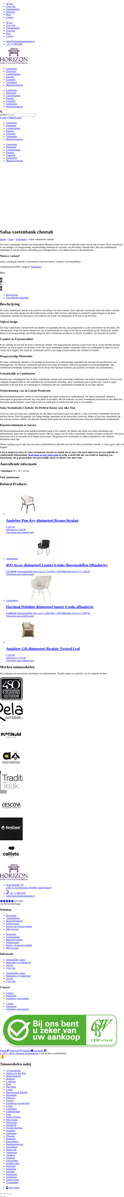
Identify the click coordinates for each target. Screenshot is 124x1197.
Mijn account (12, 929)
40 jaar (9, 3)
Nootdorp (10, 1130)
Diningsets (11, 71)
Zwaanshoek (12, 1182)
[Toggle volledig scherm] (4, 1193)
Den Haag (11, 1087)
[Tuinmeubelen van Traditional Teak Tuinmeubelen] (11, 792)
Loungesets (11, 68)
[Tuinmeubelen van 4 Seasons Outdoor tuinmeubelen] (11, 699)
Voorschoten (12, 1160)
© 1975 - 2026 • (8, 1053)
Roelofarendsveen (14, 1144)
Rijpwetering (12, 1141)
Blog (8, 14)
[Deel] (7, 1193)
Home (3, 239)
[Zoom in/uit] (1, 1193)
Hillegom (10, 1098)
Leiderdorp (11, 1108)
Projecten (10, 12)
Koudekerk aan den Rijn (17, 1103)
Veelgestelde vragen (15, 959)
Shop (10, 239)
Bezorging (11, 915)
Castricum (11, 1081)
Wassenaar (11, 1169)
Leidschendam (13, 1111)
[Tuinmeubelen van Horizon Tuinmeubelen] (11, 722)
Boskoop (10, 1078)
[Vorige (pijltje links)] (1, 1196)
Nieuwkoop (11, 1119)
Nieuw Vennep (13, 1117)
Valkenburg (11, 1152)
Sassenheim (11, 1147)
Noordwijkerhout (14, 1128)
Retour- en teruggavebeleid (19, 926)
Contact (9, 17)
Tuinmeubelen (13, 9)
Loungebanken (13, 74)
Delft (8, 1084)
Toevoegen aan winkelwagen (20, 532)
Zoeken (3, 114)
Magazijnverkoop (14, 85)
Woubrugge (11, 1174)
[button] (62, 111)
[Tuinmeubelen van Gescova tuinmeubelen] (11, 816)
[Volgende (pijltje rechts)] (4, 1196)
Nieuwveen (11, 1122)
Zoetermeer (11, 1177)
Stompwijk (11, 1149)
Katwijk (10, 1100)
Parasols (10, 77)
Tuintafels (10, 79)
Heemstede (11, 1095)
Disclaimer (11, 995)
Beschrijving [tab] (12, 295)
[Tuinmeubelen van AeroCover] (11, 839)
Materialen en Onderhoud (18, 962)
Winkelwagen (12, 923)
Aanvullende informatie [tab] (17, 297)
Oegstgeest (11, 1133)
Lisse (8, 1114)
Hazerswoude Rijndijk (17, 1092)
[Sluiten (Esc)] (10, 1193)
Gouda (9, 1089)
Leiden (9, 1106)
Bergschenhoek (13, 1076)
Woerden (10, 1171)
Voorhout (10, 1158)
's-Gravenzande (13, 1070)
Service (9, 965)
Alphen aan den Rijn (16, 1073)
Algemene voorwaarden (17, 998)
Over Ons (10, 6)
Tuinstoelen (11, 82)
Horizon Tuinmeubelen (27, 1053)
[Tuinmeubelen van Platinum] (11, 746)
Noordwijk (11, 1125)
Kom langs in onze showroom (43, 455)
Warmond (10, 1166)
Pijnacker (10, 1136)
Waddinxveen (12, 1163)
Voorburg (10, 1155)
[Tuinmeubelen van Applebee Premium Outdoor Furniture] (11, 769)
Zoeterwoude (12, 1179)
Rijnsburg (10, 1139)
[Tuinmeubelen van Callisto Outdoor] (11, 863)
